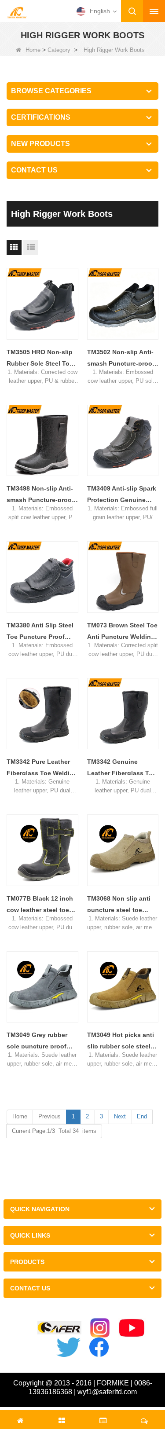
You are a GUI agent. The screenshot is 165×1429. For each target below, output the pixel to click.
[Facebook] (99, 1347)
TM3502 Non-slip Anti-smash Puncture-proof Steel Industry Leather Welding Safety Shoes (120, 358)
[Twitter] (68, 1347)
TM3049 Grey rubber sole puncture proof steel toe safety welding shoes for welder (37, 1041)
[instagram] (100, 1327)
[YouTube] (131, 1327)
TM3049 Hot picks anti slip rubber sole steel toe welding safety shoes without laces (120, 1041)
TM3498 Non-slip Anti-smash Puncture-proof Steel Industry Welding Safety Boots (41, 495)
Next (120, 1116)
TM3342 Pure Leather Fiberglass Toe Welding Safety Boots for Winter (42, 768)
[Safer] (59, 1328)
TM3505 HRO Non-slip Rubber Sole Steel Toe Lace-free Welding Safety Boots (40, 358)
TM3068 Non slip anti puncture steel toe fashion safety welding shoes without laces (121, 905)
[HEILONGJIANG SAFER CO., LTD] (17, 11)
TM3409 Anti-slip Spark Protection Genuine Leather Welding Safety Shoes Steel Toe (122, 495)
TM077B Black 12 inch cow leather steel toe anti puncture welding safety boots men (40, 905)
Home (33, 50)
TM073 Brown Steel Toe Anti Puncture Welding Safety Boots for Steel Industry (122, 632)
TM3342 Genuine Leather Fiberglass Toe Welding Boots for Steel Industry (122, 768)
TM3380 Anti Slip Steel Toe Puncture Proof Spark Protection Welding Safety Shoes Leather (40, 632)
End (142, 1116)
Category (59, 50)
